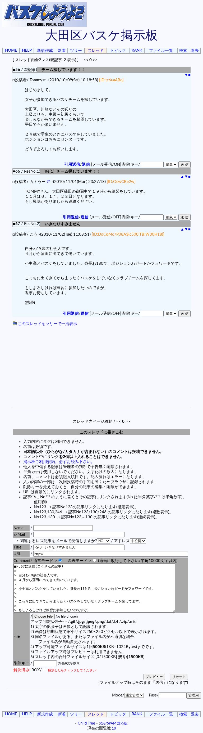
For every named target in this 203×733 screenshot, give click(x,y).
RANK (137, 50)
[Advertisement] (101, 367)
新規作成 (45, 51)
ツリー (76, 51)
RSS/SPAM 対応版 (113, 723)
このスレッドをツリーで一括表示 (47, 324)
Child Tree (86, 723)
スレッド (96, 51)
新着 (62, 51)
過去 (195, 51)
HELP (27, 50)
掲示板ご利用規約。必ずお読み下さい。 (59, 462)
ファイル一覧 (161, 51)
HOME (11, 50)
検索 (183, 51)
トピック (118, 51)
